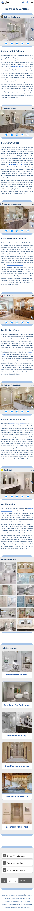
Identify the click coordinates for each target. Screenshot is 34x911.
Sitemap (4, 904)
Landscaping (8, 901)
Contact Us (11, 904)
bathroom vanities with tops (17, 164)
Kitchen (8, 895)
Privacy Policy (27, 904)
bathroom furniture (18, 66)
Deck (13, 898)
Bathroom (14, 895)
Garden (15, 901)
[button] (32, 2)
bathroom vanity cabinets (15, 265)
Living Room (28, 895)
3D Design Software (24, 901)
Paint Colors (7, 898)
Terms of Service (25, 907)
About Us (19, 904)
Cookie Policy (15, 907)
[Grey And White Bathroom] (1, 889)
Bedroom (21, 895)
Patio (17, 898)
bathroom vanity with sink (17, 423)
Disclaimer (7, 907)
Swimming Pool (25, 898)
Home (3, 895)
